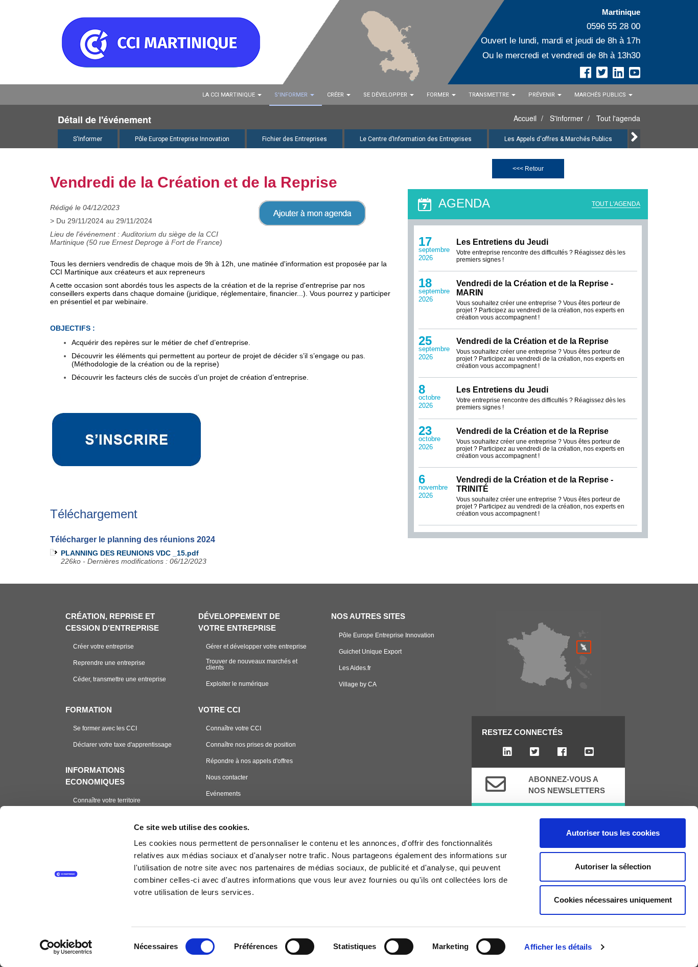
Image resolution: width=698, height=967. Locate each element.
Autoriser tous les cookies (613, 832)
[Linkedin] (507, 752)
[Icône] (495, 784)
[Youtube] (589, 752)
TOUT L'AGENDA (616, 204)
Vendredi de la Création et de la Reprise (532, 341)
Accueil (525, 118)
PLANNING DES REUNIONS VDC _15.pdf (130, 553)
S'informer (566, 118)
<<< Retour (528, 168)
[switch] (299, 946)
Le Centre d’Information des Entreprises (416, 139)
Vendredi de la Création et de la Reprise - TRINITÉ (534, 484)
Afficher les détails (558, 946)
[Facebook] (562, 752)
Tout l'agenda (618, 118)
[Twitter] (535, 752)
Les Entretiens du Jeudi (502, 242)
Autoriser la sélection (613, 866)
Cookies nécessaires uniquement (613, 899)
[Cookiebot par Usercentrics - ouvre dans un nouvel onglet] (66, 947)
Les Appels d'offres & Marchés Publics (558, 139)
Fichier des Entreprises (294, 139)
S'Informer (87, 139)
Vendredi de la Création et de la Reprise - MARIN (534, 288)
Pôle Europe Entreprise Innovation (182, 139)
